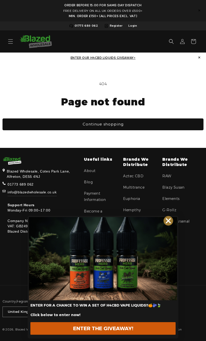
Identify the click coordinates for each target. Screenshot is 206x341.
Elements (171, 198)
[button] (10, 41)
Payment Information (95, 196)
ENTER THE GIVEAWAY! (103, 328)
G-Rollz (169, 210)
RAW (166, 176)
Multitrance (134, 187)
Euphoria (131, 198)
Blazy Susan (173, 187)
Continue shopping (103, 124)
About (90, 170)
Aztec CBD (133, 176)
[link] (103, 258)
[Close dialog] (168, 221)
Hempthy (132, 210)
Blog (88, 182)
